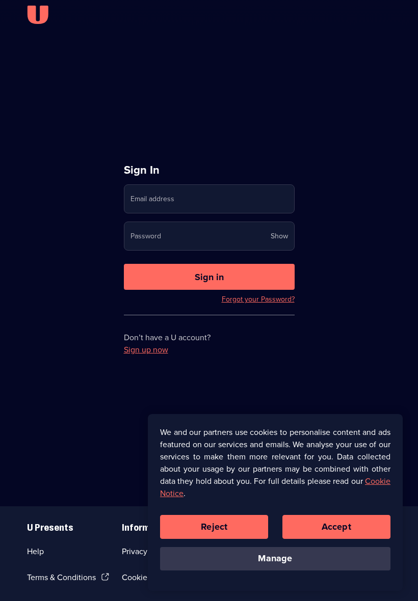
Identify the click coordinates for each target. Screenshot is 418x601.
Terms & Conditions (61, 577)
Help (35, 551)
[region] (275, 502)
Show (279, 236)
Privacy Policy (146, 551)
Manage (275, 558)
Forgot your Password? (258, 299)
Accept (336, 526)
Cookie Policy (146, 577)
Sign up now (146, 350)
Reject (214, 526)
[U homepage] (37, 14)
